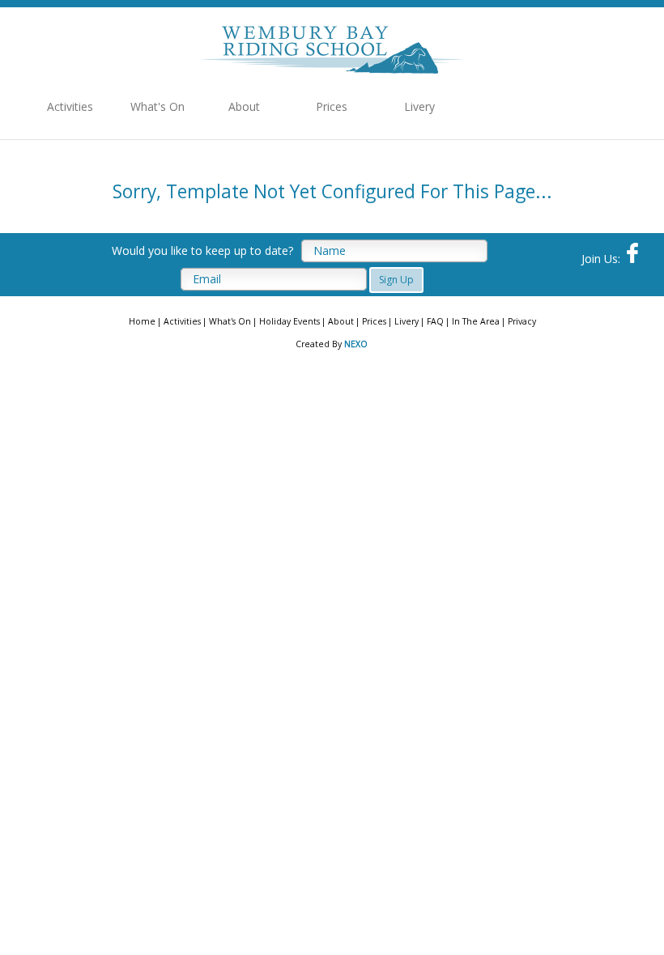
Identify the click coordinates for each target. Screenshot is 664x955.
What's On (157, 106)
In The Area (476, 321)
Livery (419, 106)
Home (142, 321)
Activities (70, 106)
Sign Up (396, 279)
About (244, 106)
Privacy (522, 321)
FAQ (435, 321)
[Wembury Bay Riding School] (332, 69)
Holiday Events (289, 321)
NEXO (356, 344)
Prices (331, 106)
